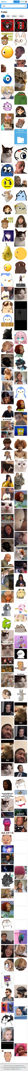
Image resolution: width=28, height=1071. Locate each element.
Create (17, 1)
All (3, 16)
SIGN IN (22, 1)
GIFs (8, 16)
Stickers (14, 16)
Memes (21, 16)
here (20, 1069)
